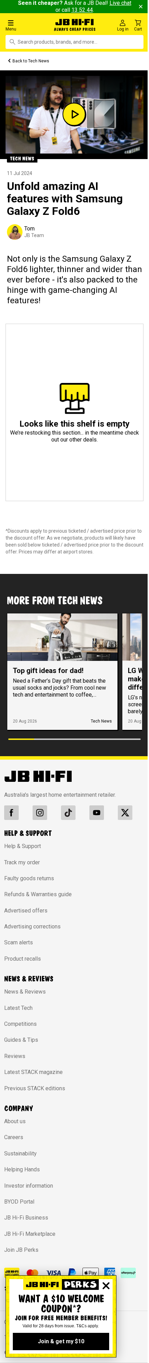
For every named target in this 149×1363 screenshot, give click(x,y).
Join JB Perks (21, 1250)
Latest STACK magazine (33, 1072)
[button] (25, 25)
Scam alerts (18, 942)
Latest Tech (18, 1008)
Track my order (22, 862)
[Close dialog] (106, 1286)
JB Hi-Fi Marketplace (29, 1234)
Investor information (28, 1185)
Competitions (20, 1024)
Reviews (14, 1056)
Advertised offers (25, 910)
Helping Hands (22, 1169)
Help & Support (22, 846)
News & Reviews (25, 991)
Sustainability (20, 1153)
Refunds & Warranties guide (38, 894)
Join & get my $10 (61, 1341)
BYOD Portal (19, 1201)
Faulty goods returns (29, 878)
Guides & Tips (21, 1040)
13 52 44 (82, 10)
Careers (13, 1137)
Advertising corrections (32, 926)
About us (15, 1121)
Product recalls (22, 958)
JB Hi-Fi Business (26, 1217)
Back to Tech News (30, 61)
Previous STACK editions (34, 1088)
